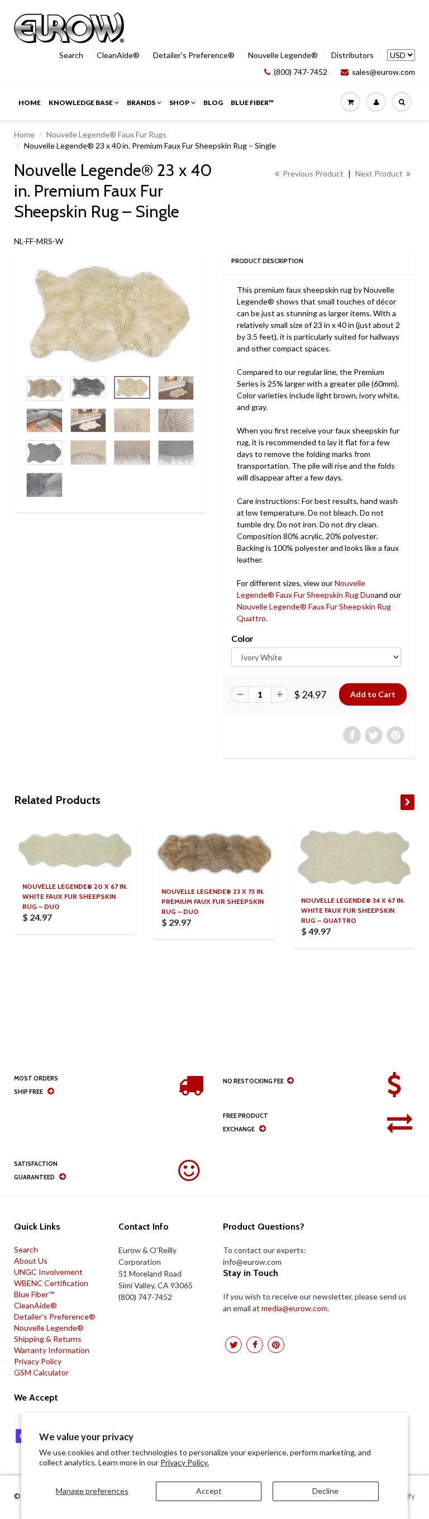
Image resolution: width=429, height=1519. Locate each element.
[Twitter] (233, 1344)
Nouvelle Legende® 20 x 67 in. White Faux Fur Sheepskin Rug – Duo (74, 896)
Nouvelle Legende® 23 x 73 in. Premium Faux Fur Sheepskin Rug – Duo (212, 901)
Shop (179, 102)
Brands (141, 102)
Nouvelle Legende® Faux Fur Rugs (106, 134)
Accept (209, 1491)
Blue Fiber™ (252, 102)
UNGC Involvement (48, 1272)
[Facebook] (254, 1344)
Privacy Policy (37, 1361)
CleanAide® (118, 55)
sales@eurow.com (383, 72)
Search (71, 55)
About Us (30, 1260)
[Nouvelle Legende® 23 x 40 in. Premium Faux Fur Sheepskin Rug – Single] (110, 313)
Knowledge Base (81, 102)
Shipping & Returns (48, 1339)
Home (29, 102)
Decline (325, 1491)
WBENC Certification (51, 1283)
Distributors (352, 55)
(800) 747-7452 (300, 72)
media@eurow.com (294, 1308)
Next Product (379, 173)
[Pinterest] (276, 1344)
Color (242, 639)
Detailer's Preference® (194, 55)
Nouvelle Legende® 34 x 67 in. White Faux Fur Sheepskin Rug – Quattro (352, 910)
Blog (213, 102)
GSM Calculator (41, 1372)
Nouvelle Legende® (283, 55)
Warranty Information (51, 1350)
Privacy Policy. (184, 1462)
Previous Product (312, 173)
